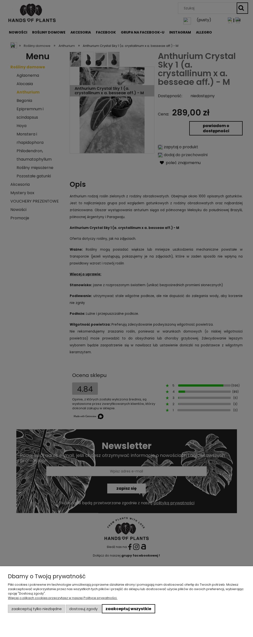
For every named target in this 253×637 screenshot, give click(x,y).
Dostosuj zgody (83, 608)
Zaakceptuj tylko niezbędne (36, 608)
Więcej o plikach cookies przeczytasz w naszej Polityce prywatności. (62, 598)
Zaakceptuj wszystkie (128, 609)
